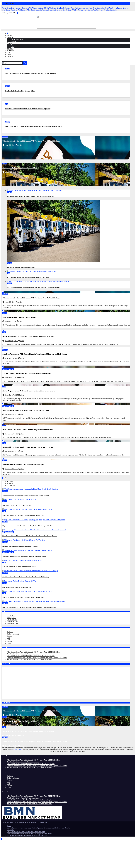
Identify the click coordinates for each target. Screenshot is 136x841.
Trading (9, 54)
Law (8, 52)
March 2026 (11, 616)
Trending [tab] (11, 485)
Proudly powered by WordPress (13, 822)
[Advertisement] (20, 683)
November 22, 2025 (11, 451)
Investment (10, 50)
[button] (3, 60)
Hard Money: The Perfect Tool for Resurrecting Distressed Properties (27, 430)
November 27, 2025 (11, 434)
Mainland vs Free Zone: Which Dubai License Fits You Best (20, 546)
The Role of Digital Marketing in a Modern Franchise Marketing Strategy (24, 556)
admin (19, 145)
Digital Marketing (17, 39)
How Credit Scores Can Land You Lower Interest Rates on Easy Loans (27, 109)
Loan (12, 47)
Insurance (10, 49)
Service (7, 86)
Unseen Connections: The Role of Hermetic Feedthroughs (23, 464)
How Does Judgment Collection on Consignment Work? (19, 566)
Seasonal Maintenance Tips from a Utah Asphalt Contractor (27, 835)
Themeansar (43, 822)
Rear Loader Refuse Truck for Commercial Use (20, 91)
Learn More (17, 750)
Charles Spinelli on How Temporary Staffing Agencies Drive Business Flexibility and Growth (38, 828)
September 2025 (12, 623)
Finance (9, 43)
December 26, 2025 (11, 341)
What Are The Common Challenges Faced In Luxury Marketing (25, 410)
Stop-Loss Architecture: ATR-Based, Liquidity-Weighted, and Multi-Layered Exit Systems (33, 126)
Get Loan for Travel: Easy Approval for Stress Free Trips (26, 832)
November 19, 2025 (11, 469)
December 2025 (12, 620)
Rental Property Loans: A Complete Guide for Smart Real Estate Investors (29, 391)
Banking (9, 35)
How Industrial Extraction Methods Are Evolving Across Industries (29, 834)
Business (10, 37)
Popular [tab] (11, 483)
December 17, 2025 (11, 378)
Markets (13, 41)
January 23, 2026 (11, 172)
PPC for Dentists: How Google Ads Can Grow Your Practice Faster (26, 373)
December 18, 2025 (11, 358)
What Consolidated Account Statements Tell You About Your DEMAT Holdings (30, 73)
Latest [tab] (10, 481)
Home (9, 826)
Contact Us (10, 56)
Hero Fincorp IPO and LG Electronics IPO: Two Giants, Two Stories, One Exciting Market (29, 536)
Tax (12, 45)
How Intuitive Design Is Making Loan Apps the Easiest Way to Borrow (27, 447)
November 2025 (12, 621)
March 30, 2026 (10, 145)
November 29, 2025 (11, 414)
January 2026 (11, 618)
